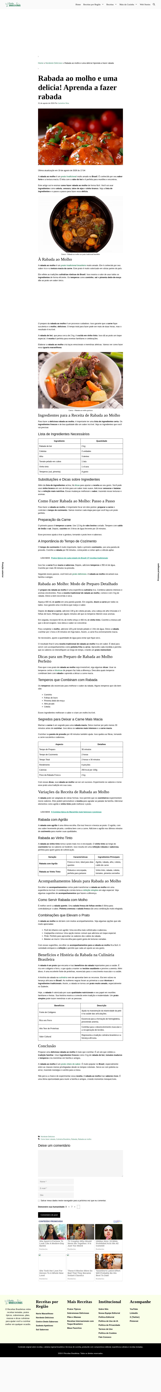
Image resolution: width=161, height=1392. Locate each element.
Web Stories (145, 4)
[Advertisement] (80, 38)
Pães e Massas (74, 1317)
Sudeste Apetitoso (44, 1325)
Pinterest (134, 1321)
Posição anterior (3, 570)
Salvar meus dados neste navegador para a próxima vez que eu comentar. (73, 1200)
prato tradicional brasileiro (73, 265)
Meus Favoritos (74, 1328)
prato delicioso (79, 574)
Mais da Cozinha (127, 4)
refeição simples (90, 890)
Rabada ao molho (84, 1139)
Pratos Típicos (74, 1309)
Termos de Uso (106, 1329)
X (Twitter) (135, 1317)
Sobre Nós (103, 1309)
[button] (154, 4)
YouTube (134, 1309)
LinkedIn (134, 1313)
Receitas (110, 4)
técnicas (58, 670)
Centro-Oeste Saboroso (47, 1321)
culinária (63, 977)
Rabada (74, 1139)
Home (78, 4)
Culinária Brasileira (63, 1139)
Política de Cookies (108, 1333)
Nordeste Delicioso (53, 63)
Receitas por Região (92, 4)
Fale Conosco (105, 1337)
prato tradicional (69, 176)
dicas (77, 485)
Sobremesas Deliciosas (78, 1313)
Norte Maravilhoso (44, 1313)
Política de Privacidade (109, 1325)
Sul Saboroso (42, 1329)
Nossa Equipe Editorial (109, 1313)
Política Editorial (106, 1317)
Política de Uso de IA (108, 1321)
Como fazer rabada (48, 1139)
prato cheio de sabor (70, 1064)
